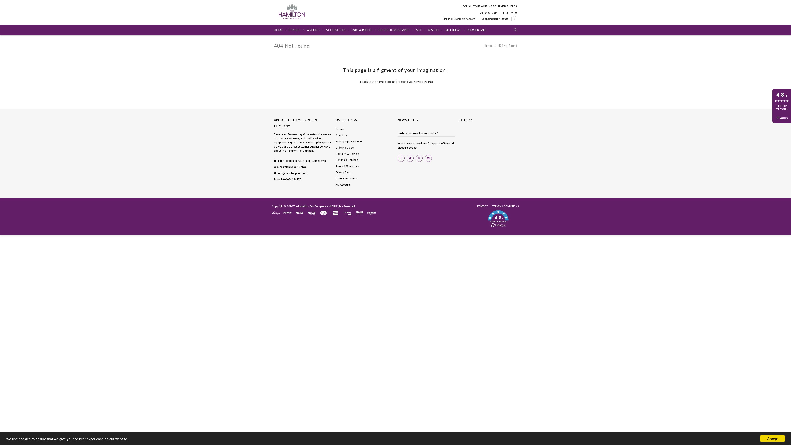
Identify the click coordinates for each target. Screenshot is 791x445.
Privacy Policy (344, 172)
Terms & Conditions (347, 166)
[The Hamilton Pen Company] (292, 12)
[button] (498, 218)
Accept (772, 438)
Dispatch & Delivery (347, 153)
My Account (343, 184)
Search (340, 129)
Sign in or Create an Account (459, 19)
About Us (341, 135)
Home (488, 45)
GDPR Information (346, 178)
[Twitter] (507, 12)
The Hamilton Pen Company (309, 206)
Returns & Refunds (347, 160)
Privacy (482, 206)
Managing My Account (349, 141)
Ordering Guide (345, 147)
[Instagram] (516, 12)
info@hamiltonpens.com (292, 173)
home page (384, 81)
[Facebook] (503, 12)
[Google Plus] (512, 12)
